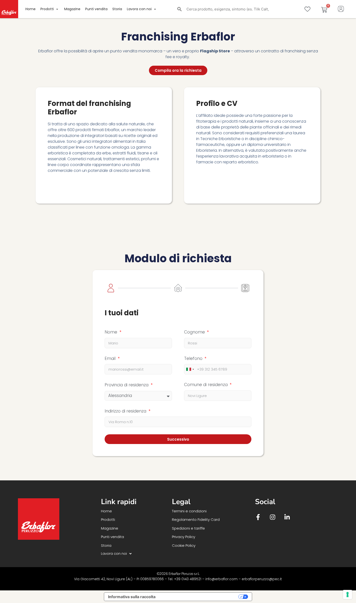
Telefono (194, 358)
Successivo (178, 439)
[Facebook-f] (258, 517)
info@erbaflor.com (221, 579)
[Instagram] (273, 517)
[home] (9, 9)
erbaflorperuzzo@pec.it (262, 579)
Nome (111, 332)
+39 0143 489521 (187, 579)
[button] (50, 9)
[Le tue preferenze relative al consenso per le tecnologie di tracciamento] (347, 594)
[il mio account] (341, 8)
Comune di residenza (206, 385)
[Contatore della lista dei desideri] (307, 9)
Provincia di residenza (127, 385)
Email (111, 358)
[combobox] (189, 369)
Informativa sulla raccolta (131, 596)
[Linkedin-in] (287, 517)
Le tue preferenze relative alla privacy (199, 596)
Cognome (195, 332)
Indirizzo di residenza (126, 411)
